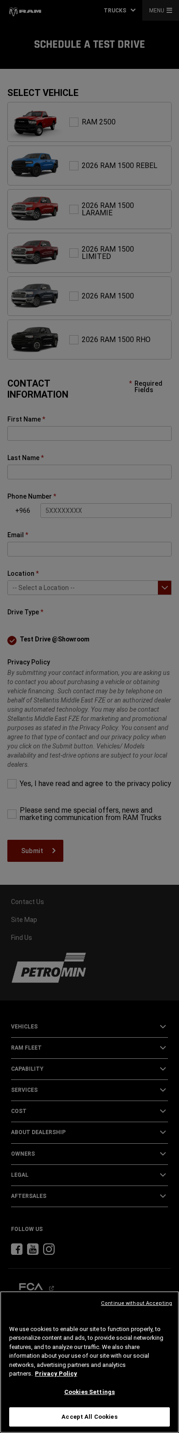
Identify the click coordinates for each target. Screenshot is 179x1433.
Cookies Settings (89, 1391)
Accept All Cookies (89, 1416)
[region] (89, 1362)
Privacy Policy (56, 1373)
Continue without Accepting (136, 1303)
